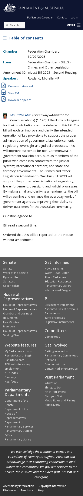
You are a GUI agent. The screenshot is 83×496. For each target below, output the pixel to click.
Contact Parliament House (61, 368)
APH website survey (17, 364)
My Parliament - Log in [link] (18, 351)
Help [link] (41, 490)
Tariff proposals (55, 318)
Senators (9, 281)
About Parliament (56, 277)
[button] (73, 25)
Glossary (10, 377)
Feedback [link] (27, 490)
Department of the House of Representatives (16, 413)
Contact (62, 17)
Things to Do (53, 387)
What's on (51, 383)
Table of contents (25, 38)
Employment (12, 368)
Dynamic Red (11, 277)
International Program (58, 290)
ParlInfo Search (14, 360)
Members (9, 326)
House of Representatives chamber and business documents (20, 313)
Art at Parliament (55, 392)
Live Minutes (11, 322)
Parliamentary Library (58, 286)
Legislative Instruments (59, 322)
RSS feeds (11, 381)
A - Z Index (11, 373)
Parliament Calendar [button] (40, 17)
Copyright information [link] (52, 486)
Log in (74, 17)
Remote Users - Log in (19, 355)
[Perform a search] (7, 25)
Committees (52, 336)
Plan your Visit (54, 396)
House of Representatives (20, 305)
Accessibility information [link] (18, 486)
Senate (7, 268)
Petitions (50, 360)
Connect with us (55, 364)
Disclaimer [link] (9, 490)
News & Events (54, 268)
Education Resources (58, 281)
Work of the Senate (15, 273)
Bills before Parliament (59, 305)
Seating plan (11, 286)
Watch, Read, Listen (57, 273)
